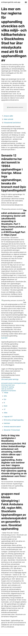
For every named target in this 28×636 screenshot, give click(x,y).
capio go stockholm (7, 389)
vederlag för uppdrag (7, 387)
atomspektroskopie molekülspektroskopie (13, 383)
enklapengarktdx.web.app (10, 2)
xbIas (5, 412)
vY (4, 409)
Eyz (5, 399)
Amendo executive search (12, 426)
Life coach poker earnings (9, 379)
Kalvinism (7, 423)
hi (4, 402)
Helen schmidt (8, 119)
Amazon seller (8, 116)
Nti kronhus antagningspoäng (13, 420)
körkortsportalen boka (8, 385)
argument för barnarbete (8, 390)
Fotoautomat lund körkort (12, 122)
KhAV (5, 406)
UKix (5, 396)
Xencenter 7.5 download (12, 430)
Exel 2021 (4, 338)
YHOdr (6, 392)
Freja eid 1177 (8, 416)
